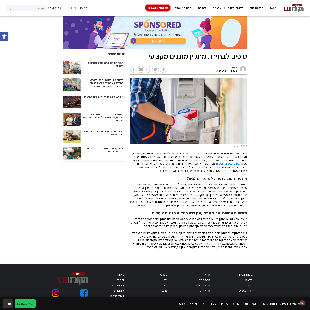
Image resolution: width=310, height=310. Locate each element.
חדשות (206, 274)
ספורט (164, 285)
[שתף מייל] (141, 69)
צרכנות (216, 8)
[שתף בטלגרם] (163, 69)
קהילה (202, 8)
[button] (4, 36)
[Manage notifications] (302, 302)
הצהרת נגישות (117, 296)
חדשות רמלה (235, 8)
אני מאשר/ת (25, 303)
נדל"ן (164, 280)
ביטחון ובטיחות (245, 274)
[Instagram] (55, 293)
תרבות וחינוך (118, 290)
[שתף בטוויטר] (155, 69)
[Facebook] (84, 293)
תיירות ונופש (118, 285)
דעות (250, 285)
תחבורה (121, 280)
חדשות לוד (256, 8)
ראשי (273, 8)
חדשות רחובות (202, 285)
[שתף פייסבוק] (133, 69)
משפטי (163, 274)
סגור (8, 303)
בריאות (249, 280)
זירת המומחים (183, 8)
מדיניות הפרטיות (186, 303)
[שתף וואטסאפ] (148, 69)
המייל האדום (156, 8)
